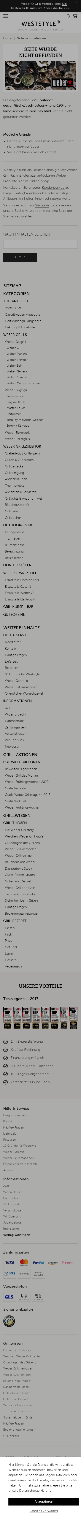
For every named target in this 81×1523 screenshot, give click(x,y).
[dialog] (40, 1490)
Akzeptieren (44, 1502)
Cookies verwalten (44, 1511)
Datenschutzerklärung (35, 1490)
